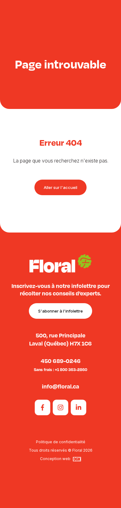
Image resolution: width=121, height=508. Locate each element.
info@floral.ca (60, 386)
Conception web (55, 459)
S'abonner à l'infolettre (60, 310)
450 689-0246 (61, 360)
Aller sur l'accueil (60, 187)
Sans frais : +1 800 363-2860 (60, 369)
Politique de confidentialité (60, 442)
